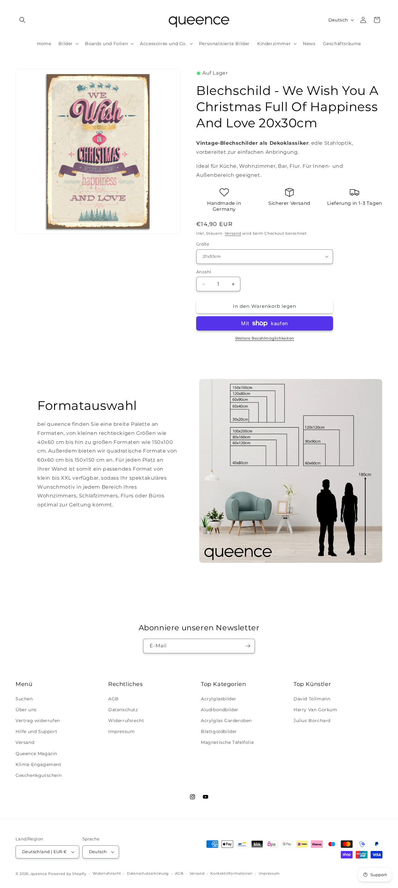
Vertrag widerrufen (38, 720)
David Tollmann (312, 699)
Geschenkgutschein (39, 775)
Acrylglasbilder (218, 699)
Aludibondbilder (219, 709)
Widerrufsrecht (126, 720)
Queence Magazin (36, 753)
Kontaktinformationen (231, 873)
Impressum (121, 731)
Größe (202, 244)
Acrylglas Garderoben (226, 720)
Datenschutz (123, 709)
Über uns (26, 709)
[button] (22, 20)
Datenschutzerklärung (148, 873)
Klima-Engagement (39, 764)
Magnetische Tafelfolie (227, 742)
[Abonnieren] (248, 646)
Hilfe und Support (36, 731)
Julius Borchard (312, 720)
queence (39, 874)
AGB (113, 699)
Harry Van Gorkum (315, 709)
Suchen (24, 699)
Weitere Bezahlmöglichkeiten (264, 338)
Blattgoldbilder (219, 731)
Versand (233, 233)
